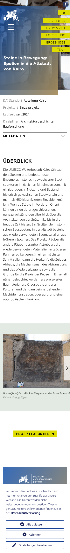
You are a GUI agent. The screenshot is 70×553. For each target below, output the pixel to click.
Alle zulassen (35, 524)
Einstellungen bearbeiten (35, 545)
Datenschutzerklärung (25, 513)
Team (61, 49)
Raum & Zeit (55, 28)
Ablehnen (35, 534)
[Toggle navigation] (10, 27)
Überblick (56, 20)
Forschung (55, 35)
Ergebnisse (55, 42)
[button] (67, 368)
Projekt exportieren (35, 434)
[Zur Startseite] (35, 479)
